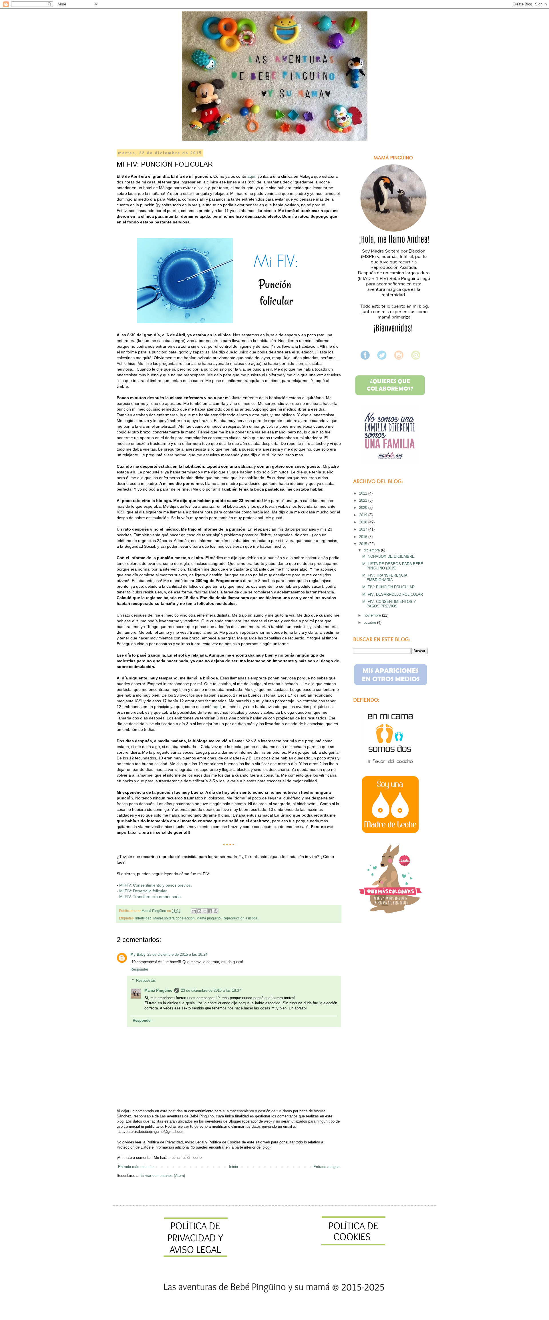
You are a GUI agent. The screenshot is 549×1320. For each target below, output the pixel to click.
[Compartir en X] (205, 911)
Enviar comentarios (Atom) (163, 1175)
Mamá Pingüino (158, 990)
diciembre (372, 550)
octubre (370, 622)
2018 (363, 522)
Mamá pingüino (208, 918)
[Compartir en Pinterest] (215, 911)
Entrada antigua (326, 1167)
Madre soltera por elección (174, 918)
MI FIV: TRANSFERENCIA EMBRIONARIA (384, 577)
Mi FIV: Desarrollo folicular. (143, 891)
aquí (217, 706)
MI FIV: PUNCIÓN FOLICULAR (388, 587)
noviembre (373, 615)
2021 (363, 500)
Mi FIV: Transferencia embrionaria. (151, 896)
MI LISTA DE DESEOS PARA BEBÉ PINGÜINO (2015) (392, 566)
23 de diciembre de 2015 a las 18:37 (211, 990)
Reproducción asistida (239, 918)
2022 (363, 493)
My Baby (138, 954)
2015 (363, 544)
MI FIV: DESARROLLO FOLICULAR (392, 594)
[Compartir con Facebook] (210, 911)
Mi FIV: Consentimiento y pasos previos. (155, 885)
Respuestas (146, 980)
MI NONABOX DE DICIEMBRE (388, 556)
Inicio (233, 1167)
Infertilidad (143, 918)
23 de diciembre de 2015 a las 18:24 (177, 954)
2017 (363, 529)
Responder (139, 969)
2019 (363, 515)
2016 (363, 537)
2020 (363, 507)
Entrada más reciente (136, 1167)
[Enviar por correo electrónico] (194, 911)
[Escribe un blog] (199, 911)
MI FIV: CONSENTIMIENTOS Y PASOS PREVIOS (389, 603)
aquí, (251, 176)
